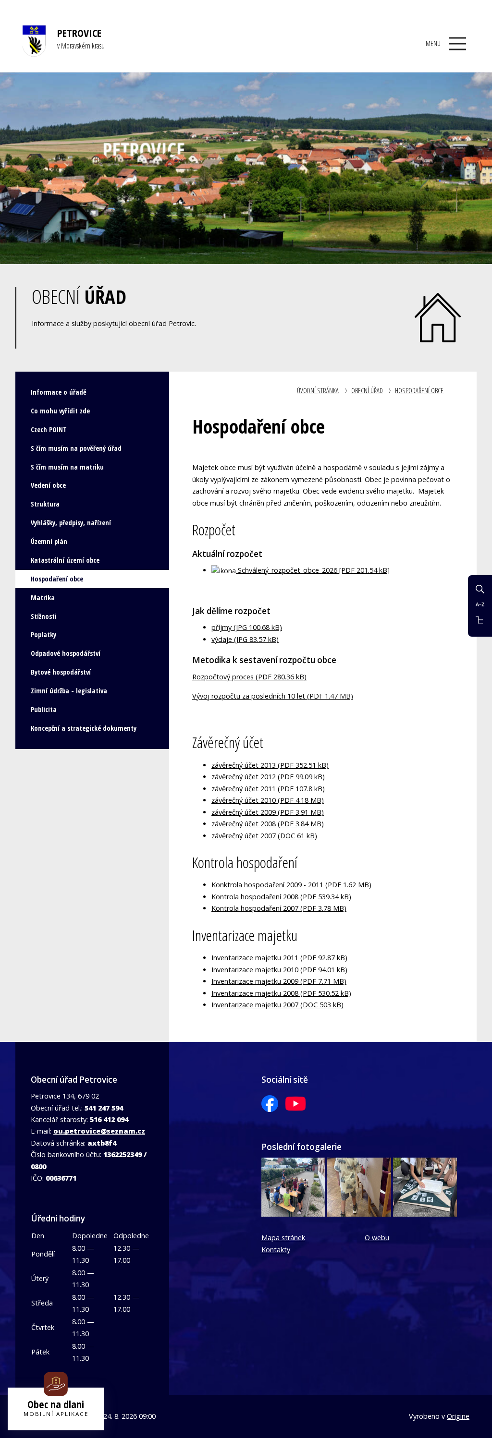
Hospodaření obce (419, 390)
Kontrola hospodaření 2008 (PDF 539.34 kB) (281, 896)
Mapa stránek (283, 1237)
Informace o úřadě (58, 392)
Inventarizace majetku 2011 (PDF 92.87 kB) (279, 957)
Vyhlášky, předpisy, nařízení (71, 522)
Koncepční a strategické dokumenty (83, 728)
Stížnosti (44, 616)
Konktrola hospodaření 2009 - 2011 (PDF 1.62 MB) (291, 884)
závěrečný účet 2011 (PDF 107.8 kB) (268, 788)
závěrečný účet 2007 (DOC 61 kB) (264, 835)
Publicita (44, 709)
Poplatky (43, 634)
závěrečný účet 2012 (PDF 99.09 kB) (268, 776)
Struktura (45, 503)
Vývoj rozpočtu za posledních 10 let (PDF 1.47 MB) (272, 696)
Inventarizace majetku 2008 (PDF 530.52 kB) (281, 993)
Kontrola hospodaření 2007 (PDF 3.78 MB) (278, 908)
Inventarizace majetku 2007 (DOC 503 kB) (277, 1004)
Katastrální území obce (65, 560)
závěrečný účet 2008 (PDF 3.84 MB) (267, 823)
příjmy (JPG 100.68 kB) (246, 627)
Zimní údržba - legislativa (69, 690)
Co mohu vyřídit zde (60, 410)
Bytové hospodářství (61, 672)
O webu (377, 1237)
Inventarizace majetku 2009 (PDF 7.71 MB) (278, 981)
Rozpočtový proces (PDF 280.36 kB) (249, 676)
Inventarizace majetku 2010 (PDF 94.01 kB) (279, 969)
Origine (458, 1416)
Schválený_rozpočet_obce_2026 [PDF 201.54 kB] (313, 570)
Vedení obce (48, 485)
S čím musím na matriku (67, 466)
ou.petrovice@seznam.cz (99, 1131)
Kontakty (275, 1249)
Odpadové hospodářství (65, 653)
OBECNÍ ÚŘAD (367, 390)
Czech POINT (49, 429)
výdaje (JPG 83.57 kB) (245, 639)
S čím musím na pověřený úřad (76, 448)
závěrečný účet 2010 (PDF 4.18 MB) (267, 800)
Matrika (43, 597)
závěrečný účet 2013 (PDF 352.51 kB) (270, 765)
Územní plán (49, 541)
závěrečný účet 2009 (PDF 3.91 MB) (267, 812)
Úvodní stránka (318, 390)
